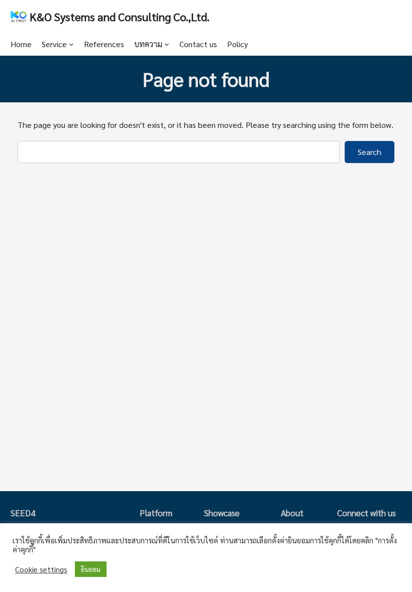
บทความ (148, 44)
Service (54, 44)
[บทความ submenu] (166, 44)
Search (369, 151)
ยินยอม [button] (90, 569)
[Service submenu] (71, 44)
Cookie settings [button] (41, 569)
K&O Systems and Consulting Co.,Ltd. (120, 16)
